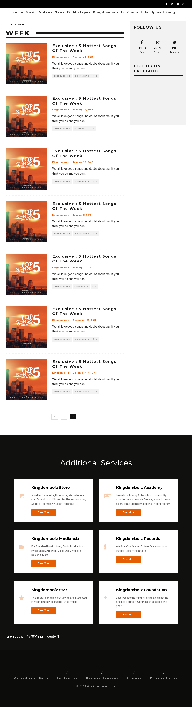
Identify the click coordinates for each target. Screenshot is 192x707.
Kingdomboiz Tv (109, 12)
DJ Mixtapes (79, 12)
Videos (45, 12)
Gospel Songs (62, 76)
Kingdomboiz (60, 57)
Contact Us (137, 12)
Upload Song (163, 12)
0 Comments (82, 76)
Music (31, 12)
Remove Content (102, 678)
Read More (43, 512)
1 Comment (80, 129)
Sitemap (134, 678)
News (60, 12)
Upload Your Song (31, 678)
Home (17, 12)
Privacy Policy (164, 678)
